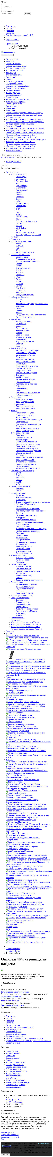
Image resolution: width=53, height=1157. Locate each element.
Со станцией (21, 179)
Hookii (18, 266)
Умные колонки (22, 330)
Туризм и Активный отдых (17, 99)
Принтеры (20, 435)
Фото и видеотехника (15, 81)
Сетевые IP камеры (24, 437)
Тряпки (19, 615)
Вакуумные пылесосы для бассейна (31, 315)
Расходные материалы (25, 232)
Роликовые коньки (23, 566)
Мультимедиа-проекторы (26, 442)
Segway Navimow (23, 268)
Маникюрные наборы (25, 558)
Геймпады (20, 386)
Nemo (18, 308)
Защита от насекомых (25, 359)
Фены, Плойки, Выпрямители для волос (33, 502)
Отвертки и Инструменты (27, 366)
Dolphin (19, 310)
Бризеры (19, 426)
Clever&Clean (21, 217)
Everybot (19, 246)
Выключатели (21, 328)
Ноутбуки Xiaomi (23, 549)
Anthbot (19, 263)
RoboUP (19, 270)
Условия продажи (13, 1029)
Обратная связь (12, 39)
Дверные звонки (23, 382)
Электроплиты (22, 537)
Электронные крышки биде (17, 86)
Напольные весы (30, 813)
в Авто (9, 900)
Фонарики (20, 375)
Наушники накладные (25, 589)
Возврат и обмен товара (16, 1034)
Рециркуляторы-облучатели (27, 428)
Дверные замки (22, 335)
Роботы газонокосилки (15, 68)
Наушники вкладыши (25, 586)
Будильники (21, 339)
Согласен (5, 1155)
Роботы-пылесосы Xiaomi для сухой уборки (24, 119)
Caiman (19, 286)
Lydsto (18, 201)
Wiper (18, 277)
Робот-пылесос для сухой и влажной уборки (24, 113)
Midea (18, 230)
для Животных (22, 377)
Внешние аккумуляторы (26, 353)
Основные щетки (23, 604)
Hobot (18, 243)
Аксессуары (11, 110)
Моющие (19, 183)
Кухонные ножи (22, 560)
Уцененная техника (14, 150)
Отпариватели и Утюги (26, 520)
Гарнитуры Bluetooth (24, 593)
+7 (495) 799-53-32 (13, 162)
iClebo (18, 219)
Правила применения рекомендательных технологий (28, 1041)
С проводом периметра (25, 259)
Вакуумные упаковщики (26, 542)
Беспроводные (22, 257)
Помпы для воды (23, 526)
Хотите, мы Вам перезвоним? (29, 157)
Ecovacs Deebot (22, 203)
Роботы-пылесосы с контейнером (20, 148)
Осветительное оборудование (28, 451)
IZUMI (18, 482)
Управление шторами (25, 341)
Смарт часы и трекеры (36, 804)
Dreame (19, 194)
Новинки (10, 61)
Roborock (20, 197)
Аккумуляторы (22, 607)
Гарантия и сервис (13, 1032)
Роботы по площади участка (28, 261)
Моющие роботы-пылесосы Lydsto (20, 135)
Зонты (16, 924)
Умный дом (11, 73)
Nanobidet (20, 477)
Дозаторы (20, 357)
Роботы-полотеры (13, 117)
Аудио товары (12, 97)
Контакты (10, 33)
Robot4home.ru (9, 983)
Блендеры (20, 495)
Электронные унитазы (15, 88)
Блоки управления (23, 321)
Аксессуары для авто (24, 406)
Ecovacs (19, 281)
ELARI (19, 226)
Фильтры (19, 600)
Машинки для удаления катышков (30, 522)
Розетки (19, 333)
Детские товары (12, 106)
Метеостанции (22, 417)
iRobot (18, 199)
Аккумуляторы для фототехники (29, 457)
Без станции (21, 177)
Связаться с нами (13, 1043)
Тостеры (19, 513)
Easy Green (20, 288)
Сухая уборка (21, 186)
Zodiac (18, 301)
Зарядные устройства (25, 402)
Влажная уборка (22, 181)
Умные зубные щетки (35, 806)
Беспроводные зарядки (25, 379)
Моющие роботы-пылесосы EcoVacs (21, 144)
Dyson (18, 208)
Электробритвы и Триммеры (28, 509)
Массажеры (21, 500)
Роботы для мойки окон (16, 66)
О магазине (11, 26)
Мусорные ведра (23, 540)
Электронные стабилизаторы (28, 468)
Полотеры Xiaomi (13, 126)
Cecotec (19, 223)
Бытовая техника (13, 90)
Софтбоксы (20, 455)
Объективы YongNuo (25, 453)
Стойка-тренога (22, 466)
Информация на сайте (15, 1036)
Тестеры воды (21, 544)
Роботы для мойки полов (26, 221)
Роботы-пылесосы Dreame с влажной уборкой (25, 128)
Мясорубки (20, 517)
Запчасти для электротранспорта (29, 580)
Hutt (17, 248)
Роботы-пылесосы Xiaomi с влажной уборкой (25, 122)
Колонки (19, 591)
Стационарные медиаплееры (28, 444)
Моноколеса (21, 573)
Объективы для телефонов (27, 448)
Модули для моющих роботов (28, 235)
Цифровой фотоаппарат (26, 464)
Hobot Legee (21, 206)
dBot (18, 250)
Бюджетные (21, 188)
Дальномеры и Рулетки (25, 355)
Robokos (19, 272)
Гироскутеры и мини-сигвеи (28, 571)
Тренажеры (22, 833)
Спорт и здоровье (23, 370)
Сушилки (20, 562)
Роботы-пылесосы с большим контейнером (24, 115)
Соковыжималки (23, 524)
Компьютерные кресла (15, 101)
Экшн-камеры (22, 439)
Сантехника (21, 324)
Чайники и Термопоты (25, 504)
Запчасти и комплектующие (27, 609)
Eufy (18, 210)
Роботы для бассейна (15, 70)
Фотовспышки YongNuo (26, 462)
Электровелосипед (24, 575)
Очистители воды (23, 551)
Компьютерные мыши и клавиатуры (31, 529)
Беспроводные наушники (26, 584)
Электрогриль (22, 535)
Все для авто (11, 77)
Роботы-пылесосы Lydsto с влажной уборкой (25, 133)
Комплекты (20, 613)
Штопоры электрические (26, 515)
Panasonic (20, 488)
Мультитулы (21, 364)
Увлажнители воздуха (25, 413)
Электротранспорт (14, 95)
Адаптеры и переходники (26, 384)
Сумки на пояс (27, 920)
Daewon (19, 480)
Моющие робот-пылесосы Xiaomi (20, 124)
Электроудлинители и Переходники (31, 511)
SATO (18, 473)
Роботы (9, 633)
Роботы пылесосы (13, 64)
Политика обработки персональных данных (24, 1038)
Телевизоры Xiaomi (24, 546)
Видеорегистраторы (24, 399)
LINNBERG (21, 228)
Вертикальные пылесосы (40, 668)
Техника (9, 760)
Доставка (10, 31)
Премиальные (21, 190)
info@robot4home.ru (14, 1102)
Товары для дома (13, 93)
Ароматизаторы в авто (25, 408)
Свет (18, 346)
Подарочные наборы (14, 84)
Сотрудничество (13, 1025)
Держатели (20, 404)
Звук (8, 929)
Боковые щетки (22, 602)
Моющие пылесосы (33, 649)
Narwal (19, 214)
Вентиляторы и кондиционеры (29, 419)
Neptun (19, 312)
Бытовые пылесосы (24, 553)
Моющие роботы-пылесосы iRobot (20, 142)
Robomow (20, 275)
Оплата (9, 28)
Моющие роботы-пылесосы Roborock (21, 137)
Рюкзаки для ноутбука (36, 918)
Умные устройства (14, 75)
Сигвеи (19, 578)
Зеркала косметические (25, 362)
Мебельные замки (23, 337)
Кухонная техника (23, 497)
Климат (9, 79)
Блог (8, 37)
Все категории (12, 59)
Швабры (19, 506)
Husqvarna (20, 292)
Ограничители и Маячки (26, 611)
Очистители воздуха (24, 415)
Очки (18, 390)
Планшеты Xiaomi (23, 368)
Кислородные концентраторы (28, 424)
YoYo (18, 484)
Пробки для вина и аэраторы (28, 531)
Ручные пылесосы (31, 670)
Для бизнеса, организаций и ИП (19, 35)
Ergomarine (20, 290)
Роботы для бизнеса (14, 104)
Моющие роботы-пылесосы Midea (20, 146)
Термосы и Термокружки (26, 373)
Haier (18, 212)
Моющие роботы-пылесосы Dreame (21, 130)
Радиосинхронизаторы (25, 446)
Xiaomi (19, 192)
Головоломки (21, 388)
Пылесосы (20, 533)
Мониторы (10, 108)
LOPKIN (19, 284)
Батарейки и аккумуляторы (27, 350)
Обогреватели (22, 422)
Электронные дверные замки (28, 393)
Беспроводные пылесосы (40, 666)
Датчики (19, 326)
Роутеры (19, 344)
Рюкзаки (19, 922)
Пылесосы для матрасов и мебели (30, 659)
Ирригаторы (24, 849)
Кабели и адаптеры (24, 395)
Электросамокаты (23, 569)
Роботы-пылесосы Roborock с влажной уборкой (26, 139)
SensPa (18, 475)
